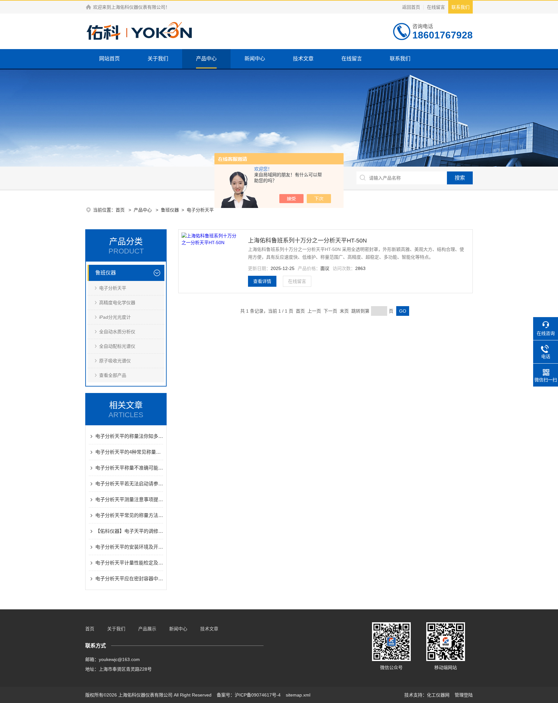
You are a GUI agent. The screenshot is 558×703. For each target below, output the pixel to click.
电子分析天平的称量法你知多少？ (129, 436)
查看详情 (262, 281)
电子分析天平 (200, 209)
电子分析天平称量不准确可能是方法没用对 (129, 467)
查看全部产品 (112, 375)
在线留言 (436, 7)
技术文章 (303, 58)
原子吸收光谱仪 (115, 360)
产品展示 (147, 628)
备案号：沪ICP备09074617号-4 (249, 695)
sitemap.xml (298, 695)
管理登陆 (464, 695)
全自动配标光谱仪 (117, 346)
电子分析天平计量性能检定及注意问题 (129, 562)
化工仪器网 (438, 695)
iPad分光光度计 (115, 317)
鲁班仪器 (170, 209)
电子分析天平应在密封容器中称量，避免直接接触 (129, 578)
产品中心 (206, 58)
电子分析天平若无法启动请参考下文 (129, 483)
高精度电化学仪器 (117, 302)
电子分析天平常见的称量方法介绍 (129, 515)
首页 (121, 209)
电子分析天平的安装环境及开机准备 (129, 547)
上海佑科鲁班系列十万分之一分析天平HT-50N (307, 240)
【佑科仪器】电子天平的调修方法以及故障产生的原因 (129, 531)
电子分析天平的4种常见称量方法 (129, 452)
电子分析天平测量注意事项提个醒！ (129, 499)
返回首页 (411, 7)
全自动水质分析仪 (117, 331)
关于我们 (158, 58)
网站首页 (109, 58)
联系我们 (460, 7)
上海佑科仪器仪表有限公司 (138, 7)
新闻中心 (254, 58)
